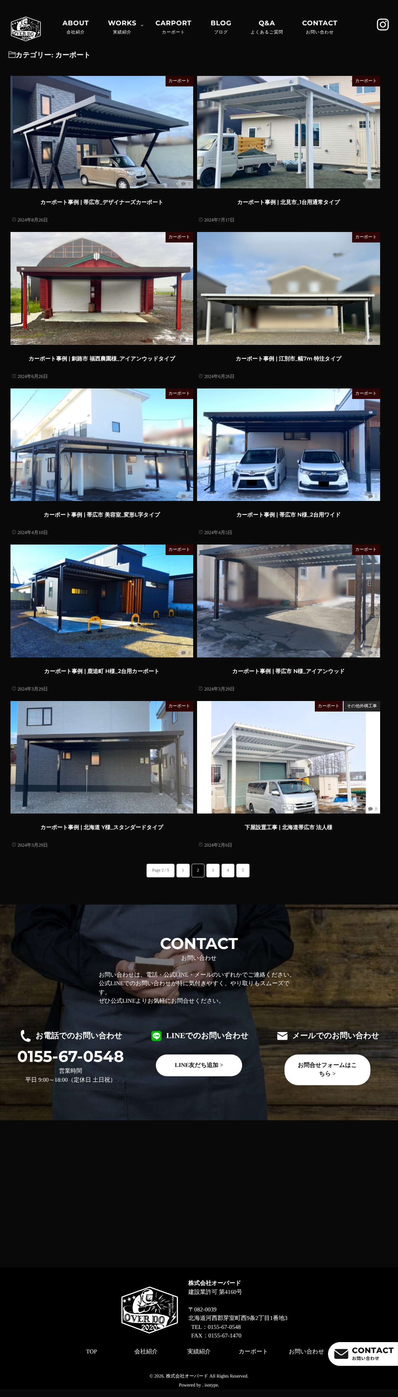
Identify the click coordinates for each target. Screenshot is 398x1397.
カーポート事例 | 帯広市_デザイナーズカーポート (102, 202)
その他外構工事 (362, 706)
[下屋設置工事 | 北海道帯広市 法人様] (288, 757)
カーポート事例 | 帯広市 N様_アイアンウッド (288, 671)
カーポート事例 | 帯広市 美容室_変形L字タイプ (102, 514)
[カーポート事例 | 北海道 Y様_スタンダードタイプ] (101, 757)
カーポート (179, 81)
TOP (91, 1352)
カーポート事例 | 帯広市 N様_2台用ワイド (288, 514)
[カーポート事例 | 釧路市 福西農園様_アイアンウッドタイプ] (101, 288)
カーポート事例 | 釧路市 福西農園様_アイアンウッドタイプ (102, 358)
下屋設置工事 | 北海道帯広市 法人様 (289, 827)
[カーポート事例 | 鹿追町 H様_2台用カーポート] (101, 601)
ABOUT (76, 27)
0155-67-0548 (70, 1057)
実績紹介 (199, 1352)
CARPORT (173, 27)
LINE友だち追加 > (199, 1065)
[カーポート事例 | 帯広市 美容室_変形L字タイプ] (101, 444)
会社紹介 (146, 1352)
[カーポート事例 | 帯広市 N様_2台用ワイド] (288, 444)
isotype (211, 1385)
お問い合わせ (306, 1352)
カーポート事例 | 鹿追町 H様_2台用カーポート (102, 671)
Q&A (267, 27)
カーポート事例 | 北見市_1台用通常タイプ (288, 202)
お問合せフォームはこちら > (327, 1069)
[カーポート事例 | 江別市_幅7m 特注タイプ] (288, 288)
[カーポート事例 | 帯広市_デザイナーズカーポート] (101, 132)
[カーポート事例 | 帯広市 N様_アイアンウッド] (288, 601)
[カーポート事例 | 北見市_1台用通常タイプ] (288, 132)
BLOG (221, 27)
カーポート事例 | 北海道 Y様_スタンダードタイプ (101, 827)
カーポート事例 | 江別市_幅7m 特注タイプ (289, 358)
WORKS (122, 27)
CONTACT (320, 27)
